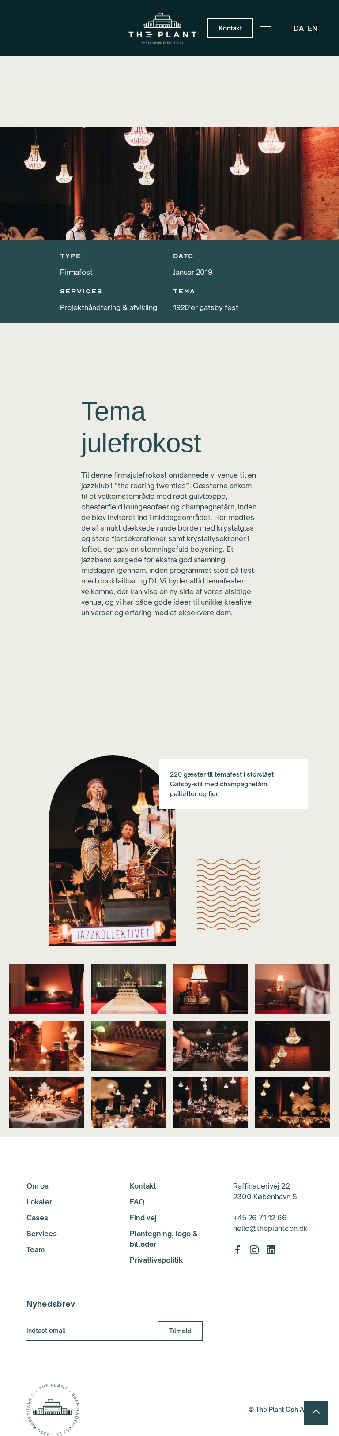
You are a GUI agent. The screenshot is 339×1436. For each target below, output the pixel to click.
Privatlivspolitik (156, 1260)
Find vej (143, 1217)
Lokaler (39, 1201)
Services (41, 1233)
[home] (162, 28)
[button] (265, 28)
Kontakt (143, 1186)
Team (35, 1249)
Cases (37, 1217)
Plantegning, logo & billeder (164, 1239)
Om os (37, 1186)
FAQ (137, 1201)
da (299, 28)
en (312, 28)
